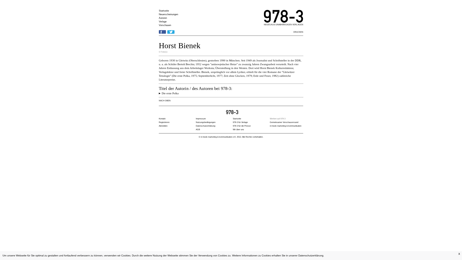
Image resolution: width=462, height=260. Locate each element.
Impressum (201, 119)
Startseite (164, 10)
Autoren (163, 18)
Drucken (298, 32)
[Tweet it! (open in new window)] (171, 31)
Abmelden (163, 126)
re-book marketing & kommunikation (285, 126)
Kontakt (162, 119)
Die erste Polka (170, 93)
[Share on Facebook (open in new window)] (162, 31)
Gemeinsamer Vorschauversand (284, 122)
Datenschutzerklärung (310, 255)
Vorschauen (165, 25)
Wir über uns (238, 129)
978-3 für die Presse (242, 126)
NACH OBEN (165, 100)
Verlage (163, 21)
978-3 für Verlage (240, 122)
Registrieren (164, 122)
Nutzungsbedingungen (205, 122)
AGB (198, 129)
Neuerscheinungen (168, 14)
